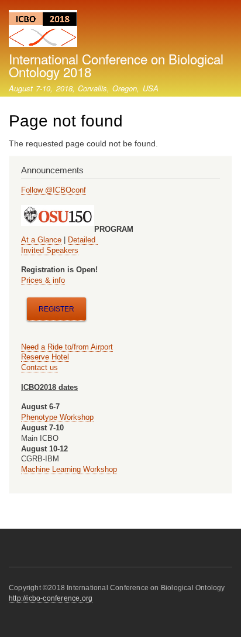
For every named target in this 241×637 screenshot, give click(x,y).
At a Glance (41, 239)
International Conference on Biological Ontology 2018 (116, 65)
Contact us (39, 367)
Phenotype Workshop (57, 417)
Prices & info (43, 280)
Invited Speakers (49, 250)
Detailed (83, 239)
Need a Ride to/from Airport (67, 347)
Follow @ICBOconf (53, 190)
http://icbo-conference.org (50, 598)
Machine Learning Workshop (69, 469)
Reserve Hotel (45, 356)
